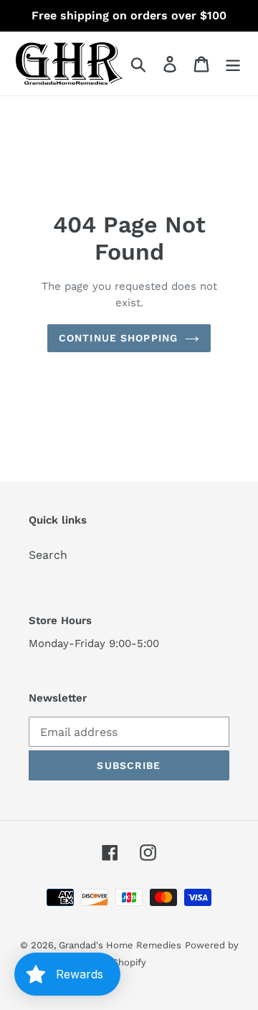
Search (48, 555)
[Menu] (233, 63)
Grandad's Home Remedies (120, 945)
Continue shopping (118, 338)
